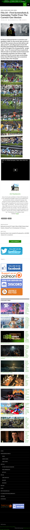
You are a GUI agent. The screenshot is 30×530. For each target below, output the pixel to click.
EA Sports (4, 218)
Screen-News (7, 10)
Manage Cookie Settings (4, 529)
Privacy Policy (12, 526)
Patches (2, 485)
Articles (3, 464)
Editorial (3, 496)
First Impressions (6, 469)
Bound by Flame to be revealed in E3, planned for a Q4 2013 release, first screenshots (15, 233)
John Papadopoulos (14, 20)
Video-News (14, 10)
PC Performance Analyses (8, 466)
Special (2, 474)
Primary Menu (28, 4)
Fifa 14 (9, 218)
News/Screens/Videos (5, 453)
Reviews (4, 480)
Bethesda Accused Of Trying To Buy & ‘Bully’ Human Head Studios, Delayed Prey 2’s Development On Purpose (14, 226)
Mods (2, 488)
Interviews (3, 498)
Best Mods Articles (5, 490)
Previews (4, 482)
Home (2, 450)
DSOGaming (3, 524)
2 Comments (24, 20)
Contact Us (8, 526)
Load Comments (15, 241)
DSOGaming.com (26, 528)
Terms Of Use (2, 526)
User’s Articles (5, 477)
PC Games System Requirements (8, 493)
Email (17, 213)
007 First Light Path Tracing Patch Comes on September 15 (27, 437)
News (2, 10)
